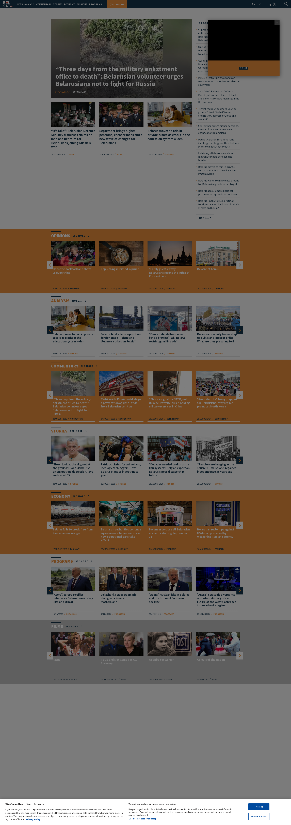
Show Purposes (259, 816)
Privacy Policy (33, 819)
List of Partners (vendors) (142, 818)
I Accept (259, 806)
